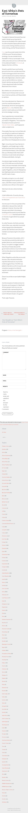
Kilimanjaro (4, 594)
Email (4, 380)
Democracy (4, 536)
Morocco (4, 625)
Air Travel (4, 467)
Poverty (3, 666)
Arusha (14, 16)
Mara (3, 616)
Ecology (3, 542)
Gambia (3, 570)
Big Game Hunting (6, 492)
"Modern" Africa (5, 446)
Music (3, 635)
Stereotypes (4, 724)
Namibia (4, 641)
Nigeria (3, 647)
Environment (5, 554)
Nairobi (3, 638)
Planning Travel (5, 656)
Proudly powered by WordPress (14, 808)
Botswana (4, 498)
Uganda (3, 761)
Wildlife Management (6, 783)
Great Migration (5, 576)
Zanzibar (4, 799)
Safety (3, 696)
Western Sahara (5, 780)
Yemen (3, 792)
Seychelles (4, 709)
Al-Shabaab (19, 63)
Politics (3, 662)
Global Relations (5, 573)
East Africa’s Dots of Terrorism (13, 12)
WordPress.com (17, 810)
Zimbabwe (4, 802)
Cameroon (4, 508)
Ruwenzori (4, 687)
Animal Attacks (5, 480)
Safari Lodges (5, 693)
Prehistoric (4, 669)
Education (4, 548)
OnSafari (4, 650)
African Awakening (6, 455)
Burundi (3, 505)
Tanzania (4, 730)
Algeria (3, 471)
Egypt (3, 551)
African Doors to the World (19, 313)
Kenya (3, 591)
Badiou (9, 108)
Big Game (4, 489)
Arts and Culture (5, 483)
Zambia (3, 795)
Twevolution (4, 755)
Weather (4, 777)
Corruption (4, 529)
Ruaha (3, 684)
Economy (4, 545)
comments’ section (7, 214)
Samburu (4, 700)
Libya (3, 601)
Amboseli (4, 474)
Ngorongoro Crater (6, 644)
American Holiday (6, 477)
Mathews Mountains (6, 619)
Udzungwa (4, 758)
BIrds (3, 495)
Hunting (3, 585)
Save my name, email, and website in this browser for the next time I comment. (6, 400)
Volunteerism (5, 771)
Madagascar (4, 604)
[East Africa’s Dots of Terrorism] (14, 6)
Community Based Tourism (8, 523)
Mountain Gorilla (5, 628)
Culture (3, 532)
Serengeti (4, 706)
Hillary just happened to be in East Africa (13, 197)
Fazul (3, 52)
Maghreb (4, 607)
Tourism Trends (5, 743)
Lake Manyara (5, 597)
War (3, 774)
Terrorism (4, 737)
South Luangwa (5, 718)
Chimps (3, 517)
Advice (3, 452)
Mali (3, 613)
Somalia (3, 712)
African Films (5, 461)
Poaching (4, 659)
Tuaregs (3, 749)
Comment (6, 353)
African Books (5, 458)
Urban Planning (5, 768)
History (3, 582)
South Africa (4, 715)
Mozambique (5, 631)
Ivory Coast (4, 588)
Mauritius (4, 622)
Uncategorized (5, 764)
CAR (3, 511)
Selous (3, 703)
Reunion (3, 681)
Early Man (4, 539)
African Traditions (6, 464)
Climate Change (5, 520)
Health (3, 579)
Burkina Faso (5, 501)
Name (4, 375)
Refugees (4, 675)
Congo (3, 526)
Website (5, 386)
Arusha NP (4, 486)
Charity (3, 514)
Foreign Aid (4, 566)
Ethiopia (4, 557)
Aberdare (4, 449)
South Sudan (4, 721)
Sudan (3, 727)
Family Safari (5, 563)
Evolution (4, 560)
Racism (3, 672)
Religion (3, 678)
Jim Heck (4, 432)
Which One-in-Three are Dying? (8, 313)
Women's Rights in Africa (7, 789)
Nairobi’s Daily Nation (8, 125)
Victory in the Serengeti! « (15, 330)
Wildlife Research (5, 786)
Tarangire (4, 734)
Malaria (3, 610)
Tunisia (3, 752)
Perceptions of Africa (6, 653)
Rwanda (3, 690)
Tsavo (3, 746)
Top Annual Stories (6, 740)
